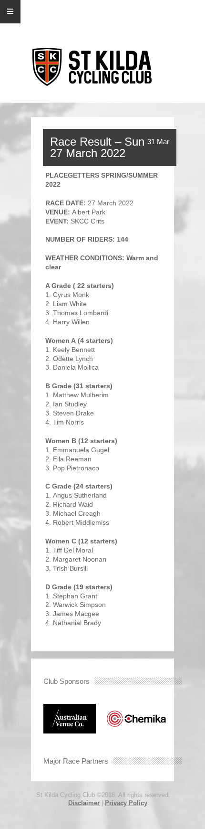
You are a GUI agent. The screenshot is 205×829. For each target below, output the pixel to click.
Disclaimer (84, 803)
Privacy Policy (126, 803)
